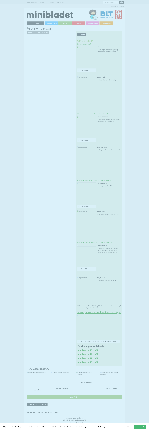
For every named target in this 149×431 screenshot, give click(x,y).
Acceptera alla (140, 427)
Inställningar (128, 427)
